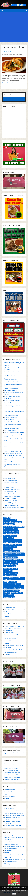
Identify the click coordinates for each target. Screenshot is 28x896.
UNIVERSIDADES (8, 595)
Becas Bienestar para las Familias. (13, 763)
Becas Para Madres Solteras (12, 496)
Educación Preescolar (10, 403)
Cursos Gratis (7, 647)
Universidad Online (9, 609)
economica (20, 562)
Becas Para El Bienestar (10, 500)
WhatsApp (7, 654)
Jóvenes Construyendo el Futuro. (13, 489)
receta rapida (15, 590)
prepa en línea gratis (9, 583)
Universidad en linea (16, 592)
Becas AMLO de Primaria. (11, 768)
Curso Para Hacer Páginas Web (12, 451)
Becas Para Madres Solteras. (12, 777)
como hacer (13, 535)
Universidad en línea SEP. (11, 775)
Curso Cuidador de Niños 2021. (12, 400)
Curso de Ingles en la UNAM (11, 551)
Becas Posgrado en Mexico (11, 531)
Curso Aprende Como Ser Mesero (13, 449)
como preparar (8, 542)
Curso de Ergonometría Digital (12, 417)
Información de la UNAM (10, 568)
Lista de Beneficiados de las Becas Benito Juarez (13, 578)
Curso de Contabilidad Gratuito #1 (13, 453)
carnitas (6, 535)
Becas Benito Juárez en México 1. (13, 382)
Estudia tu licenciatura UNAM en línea (14, 432)
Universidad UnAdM (9, 597)
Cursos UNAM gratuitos (10, 503)
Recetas (5, 54)
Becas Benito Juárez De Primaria (13, 494)
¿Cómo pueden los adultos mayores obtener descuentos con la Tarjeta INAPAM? (14, 363)
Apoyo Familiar (8, 630)
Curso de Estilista (9, 419)
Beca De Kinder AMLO (10, 478)
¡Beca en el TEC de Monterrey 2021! (14, 462)
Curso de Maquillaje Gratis (11, 505)
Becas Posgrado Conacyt (11, 529)
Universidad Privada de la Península (13, 422)
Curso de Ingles (8, 549)
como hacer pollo (8, 538)
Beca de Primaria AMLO (10, 480)
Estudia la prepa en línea (10, 564)
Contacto (6, 616)
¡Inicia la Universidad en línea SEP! (13, 442)
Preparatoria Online (9, 607)
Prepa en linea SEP (9, 487)
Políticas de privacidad (10, 652)
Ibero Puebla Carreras (10, 430)
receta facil (7, 590)
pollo (5, 581)
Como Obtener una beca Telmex (13, 540)
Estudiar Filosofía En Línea (11, 428)
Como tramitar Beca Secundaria (12, 544)
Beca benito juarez (16, 522)
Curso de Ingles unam (10, 562)
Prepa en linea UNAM (10, 498)
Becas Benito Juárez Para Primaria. (13, 371)
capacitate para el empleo (11, 533)
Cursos (6, 611)
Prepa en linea (12, 581)
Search (14, 99)
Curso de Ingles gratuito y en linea (13, 559)
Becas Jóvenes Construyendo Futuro (14, 526)
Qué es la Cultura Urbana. (11, 388)
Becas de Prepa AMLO (10, 485)
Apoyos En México (9, 632)
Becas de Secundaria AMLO (11, 482)
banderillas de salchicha (10, 520)
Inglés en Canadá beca (10, 575)
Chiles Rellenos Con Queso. (11, 51)
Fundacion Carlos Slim (10, 566)
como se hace (17, 542)
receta (18, 583)
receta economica (9, 588)
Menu (2, 10)
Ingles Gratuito (8, 571)
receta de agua (8, 586)
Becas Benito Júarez (9, 614)
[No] (26, 891)
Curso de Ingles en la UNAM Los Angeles (12, 554)
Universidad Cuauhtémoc (11, 415)
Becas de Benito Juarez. (10, 766)
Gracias (14, 893)
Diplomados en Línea (10, 491)
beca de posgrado (9, 524)
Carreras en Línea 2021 (10, 390)
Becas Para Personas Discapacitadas (14, 507)
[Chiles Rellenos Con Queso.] (14, 65)
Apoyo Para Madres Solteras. (12, 772)
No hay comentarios (16, 54)
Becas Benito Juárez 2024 (11, 634)
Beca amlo (7, 522)
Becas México (8, 641)
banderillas (7, 517)
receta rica (7, 592)
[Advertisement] (14, 27)
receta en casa (19, 588)
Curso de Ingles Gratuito (10, 557)
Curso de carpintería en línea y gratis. (14, 815)
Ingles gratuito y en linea (10, 573)
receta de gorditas (19, 586)
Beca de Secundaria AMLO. (11, 770)
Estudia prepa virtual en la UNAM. (13, 455)
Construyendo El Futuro (10, 546)
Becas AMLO (7, 476)
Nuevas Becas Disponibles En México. (14, 650)
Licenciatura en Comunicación (12, 409)
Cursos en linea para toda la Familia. (13, 645)
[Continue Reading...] (7, 83)
